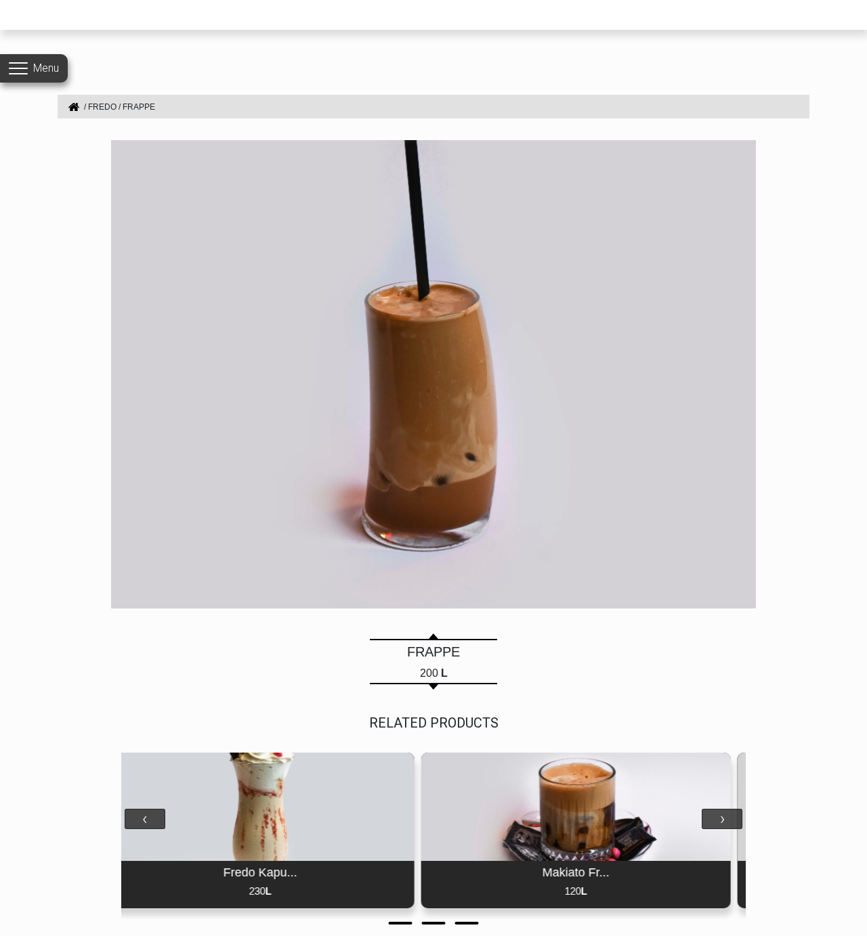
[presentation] (145, 819)
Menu (46, 68)
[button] (400, 923)
